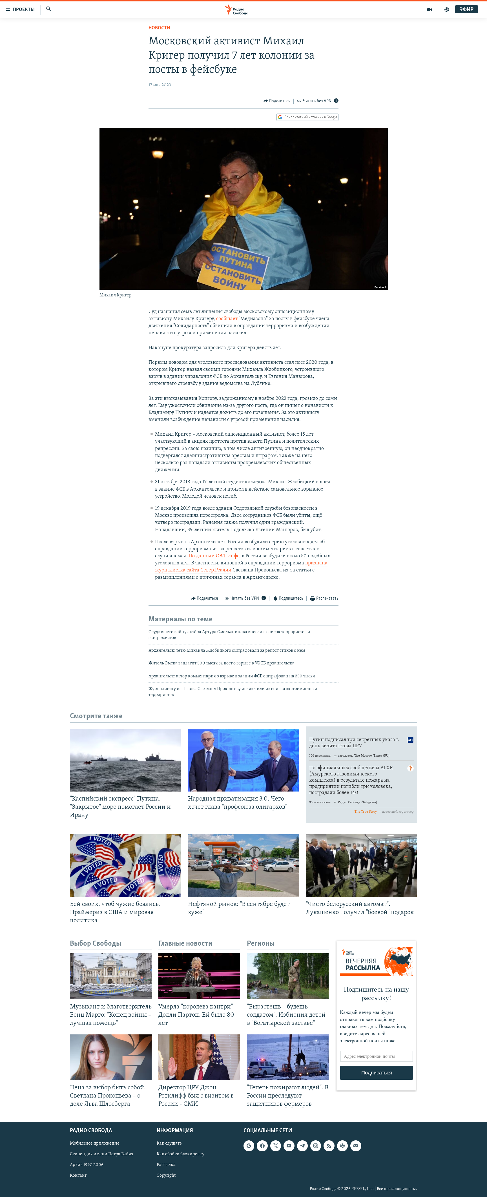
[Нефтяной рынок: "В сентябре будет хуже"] (243, 865)
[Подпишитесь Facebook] (262, 1146)
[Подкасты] (342, 1146)
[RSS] (329, 1146)
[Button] (277, 101)
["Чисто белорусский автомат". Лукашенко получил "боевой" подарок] (361, 865)
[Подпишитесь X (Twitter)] (275, 1146)
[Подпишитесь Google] (249, 1146)
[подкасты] (446, 9)
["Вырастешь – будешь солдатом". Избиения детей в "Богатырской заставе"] (288, 976)
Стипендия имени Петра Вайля (101, 1154)
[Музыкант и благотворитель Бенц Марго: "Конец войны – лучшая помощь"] (111, 976)
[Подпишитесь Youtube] (289, 1146)
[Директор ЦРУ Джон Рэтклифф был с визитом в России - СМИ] (199, 1057)
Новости (159, 28)
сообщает (227, 319)
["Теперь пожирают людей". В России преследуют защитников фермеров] (288, 1057)
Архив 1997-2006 (86, 1165)
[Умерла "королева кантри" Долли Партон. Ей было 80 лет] (199, 976)
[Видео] (429, 9)
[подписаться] (355, 1146)
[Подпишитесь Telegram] (302, 1146)
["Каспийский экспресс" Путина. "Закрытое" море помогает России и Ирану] (125, 760)
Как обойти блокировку (180, 1154)
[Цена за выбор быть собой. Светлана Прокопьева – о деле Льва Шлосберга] (111, 1057)
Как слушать (169, 1143)
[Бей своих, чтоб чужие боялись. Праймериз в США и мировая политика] (125, 865)
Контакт (78, 1176)
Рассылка (166, 1165)
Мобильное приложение (94, 1143)
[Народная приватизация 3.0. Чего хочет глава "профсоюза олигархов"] (243, 760)
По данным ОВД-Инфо (214, 556)
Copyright (166, 1176)
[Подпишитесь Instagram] (315, 1146)
